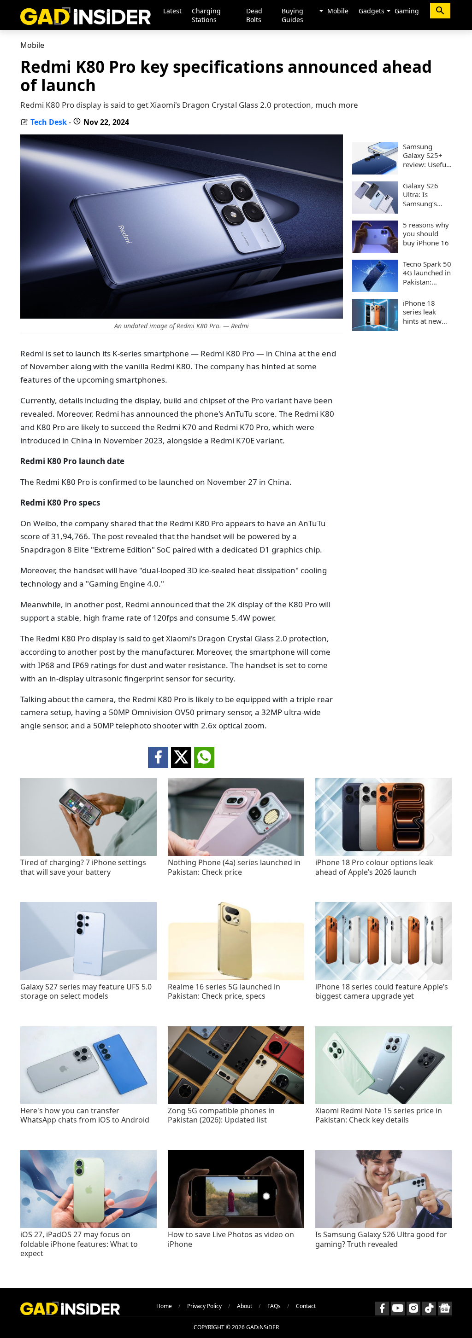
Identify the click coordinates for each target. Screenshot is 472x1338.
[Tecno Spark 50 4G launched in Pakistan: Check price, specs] (375, 289)
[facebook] (158, 757)
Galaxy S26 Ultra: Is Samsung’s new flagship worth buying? (426, 195)
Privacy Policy (204, 1306)
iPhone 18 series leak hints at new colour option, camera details (426, 312)
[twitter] (181, 757)
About (244, 1306)
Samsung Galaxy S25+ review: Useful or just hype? (425, 155)
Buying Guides (292, 15)
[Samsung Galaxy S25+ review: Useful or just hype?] (375, 172)
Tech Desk (48, 122)
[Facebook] (382, 1308)
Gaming (407, 10)
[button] (321, 11)
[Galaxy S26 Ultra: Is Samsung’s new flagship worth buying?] (375, 211)
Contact (306, 1306)
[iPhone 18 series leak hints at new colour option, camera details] (375, 328)
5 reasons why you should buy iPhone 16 (426, 234)
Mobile (337, 10)
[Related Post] (88, 853)
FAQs (274, 1306)
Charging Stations (206, 15)
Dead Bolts (254, 15)
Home (164, 1306)
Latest (172, 10)
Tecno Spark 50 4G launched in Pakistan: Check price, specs (427, 273)
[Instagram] (413, 1308)
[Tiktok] (429, 1308)
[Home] (85, 15)
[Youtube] (398, 1308)
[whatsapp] (204, 757)
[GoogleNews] (445, 1308)
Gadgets (371, 10)
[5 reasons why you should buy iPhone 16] (375, 250)
